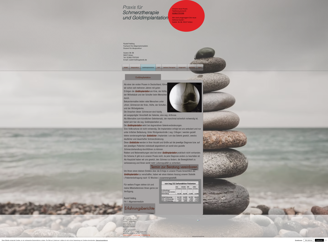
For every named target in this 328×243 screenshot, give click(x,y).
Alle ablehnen (308, 240)
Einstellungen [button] (298, 240)
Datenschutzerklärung (102, 240)
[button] (143, 77)
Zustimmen (319, 240)
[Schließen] (326, 240)
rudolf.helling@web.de (138, 60)
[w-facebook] (198, 221)
